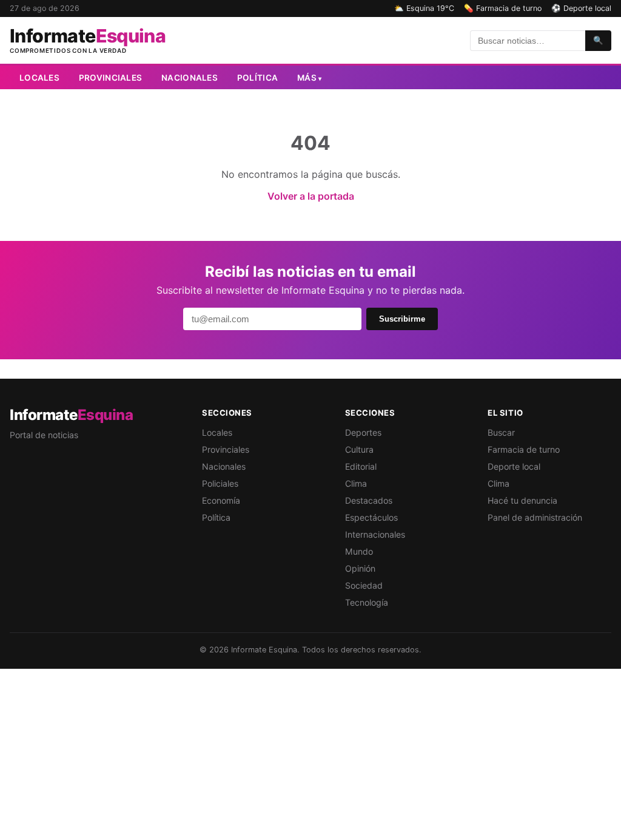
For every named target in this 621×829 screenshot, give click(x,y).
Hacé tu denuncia (522, 500)
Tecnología (366, 602)
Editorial (361, 466)
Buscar (501, 432)
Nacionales (189, 78)
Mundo (359, 551)
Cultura (359, 449)
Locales (39, 78)
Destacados (368, 500)
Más (309, 78)
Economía (221, 500)
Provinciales (110, 78)
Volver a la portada (310, 196)
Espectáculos (371, 517)
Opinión (360, 568)
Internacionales (375, 534)
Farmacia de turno (524, 449)
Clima (356, 483)
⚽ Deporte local (581, 8)
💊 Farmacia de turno (503, 8)
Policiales (220, 483)
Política (257, 78)
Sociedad (364, 585)
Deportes (363, 432)
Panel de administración (535, 517)
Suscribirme (402, 318)
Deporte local (514, 466)
